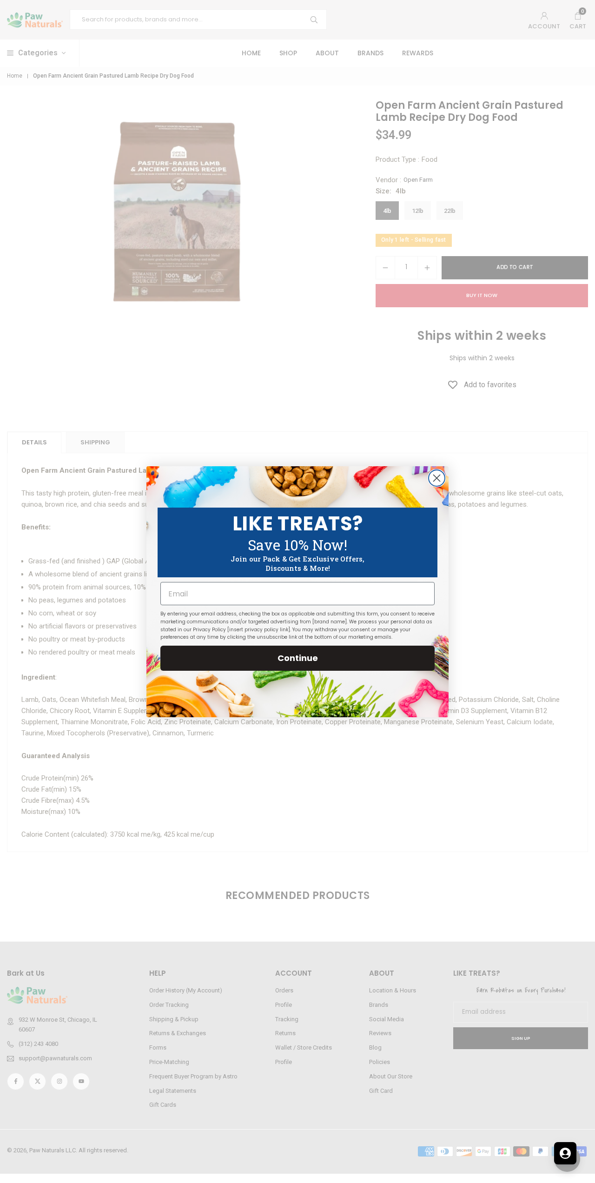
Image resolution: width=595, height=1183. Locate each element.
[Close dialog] (437, 478)
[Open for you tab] (565, 1153)
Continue (298, 658)
